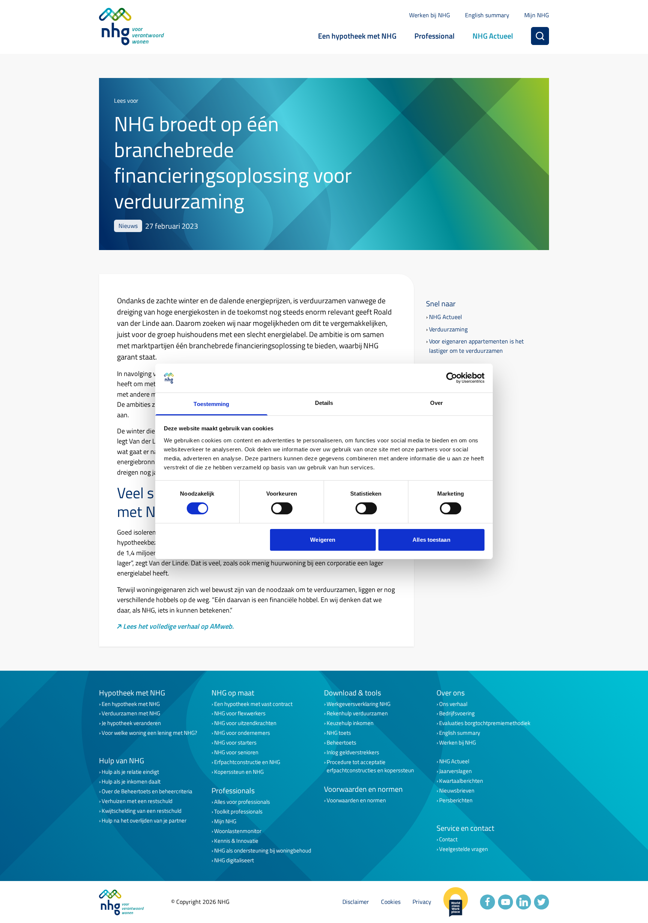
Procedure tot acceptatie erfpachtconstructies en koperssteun (370, 766)
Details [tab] (324, 403)
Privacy (421, 901)
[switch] (281, 508)
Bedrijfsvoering (457, 713)
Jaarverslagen (455, 771)
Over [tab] (436, 403)
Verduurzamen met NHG (131, 713)
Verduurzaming (448, 329)
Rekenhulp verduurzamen (357, 713)
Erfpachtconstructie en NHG (247, 762)
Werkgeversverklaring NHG (358, 704)
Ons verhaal (453, 704)
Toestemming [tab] (211, 404)
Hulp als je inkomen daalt (131, 782)
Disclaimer (355, 901)
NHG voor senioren (236, 752)
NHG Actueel (492, 36)
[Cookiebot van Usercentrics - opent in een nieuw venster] (451, 378)
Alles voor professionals (242, 802)
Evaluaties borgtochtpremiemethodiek (484, 723)
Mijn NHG (536, 14)
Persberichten (455, 800)
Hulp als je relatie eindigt (130, 772)
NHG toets (339, 733)
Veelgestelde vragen (463, 849)
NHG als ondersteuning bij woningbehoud (262, 851)
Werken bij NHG (429, 14)
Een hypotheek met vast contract (253, 704)
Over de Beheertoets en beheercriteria (147, 791)
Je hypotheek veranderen (131, 723)
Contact (448, 839)
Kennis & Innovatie (236, 841)
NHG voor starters (235, 743)
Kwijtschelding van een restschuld (142, 811)
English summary (487, 14)
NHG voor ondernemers (242, 733)
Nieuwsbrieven (456, 791)
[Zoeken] (540, 36)
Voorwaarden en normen (356, 800)
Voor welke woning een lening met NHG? (149, 733)
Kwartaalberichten (461, 781)
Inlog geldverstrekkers (353, 752)
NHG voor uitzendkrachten (245, 723)
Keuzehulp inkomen (350, 723)
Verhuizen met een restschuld (137, 801)
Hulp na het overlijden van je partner (144, 821)
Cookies (390, 901)
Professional (434, 36)
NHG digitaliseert (234, 860)
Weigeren (322, 539)
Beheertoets (341, 743)
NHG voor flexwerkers (240, 713)
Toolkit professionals (238, 812)
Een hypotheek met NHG (357, 36)
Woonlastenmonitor (237, 831)
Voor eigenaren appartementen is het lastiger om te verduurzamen (476, 346)
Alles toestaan (431, 539)
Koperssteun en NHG (239, 772)
